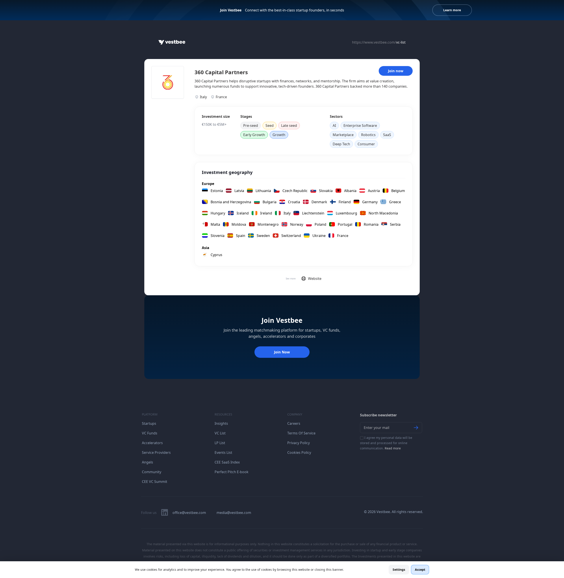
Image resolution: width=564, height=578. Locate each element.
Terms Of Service (301, 433)
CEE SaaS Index (227, 462)
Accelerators (152, 442)
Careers (293, 423)
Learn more (452, 10)
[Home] (171, 42)
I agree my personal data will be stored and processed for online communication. (386, 443)
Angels (147, 462)
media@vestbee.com (234, 512)
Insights (221, 423)
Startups (149, 423)
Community (151, 471)
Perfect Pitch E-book (232, 471)
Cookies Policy (299, 452)
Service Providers (156, 452)
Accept (420, 569)
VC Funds (149, 433)
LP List (220, 442)
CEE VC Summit (154, 481)
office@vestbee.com (189, 512)
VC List (220, 433)
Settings (399, 569)
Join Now (282, 352)
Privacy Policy (298, 442)
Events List (223, 452)
